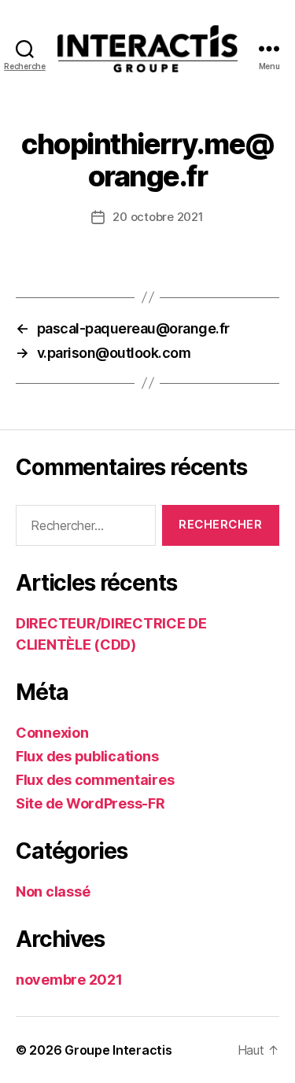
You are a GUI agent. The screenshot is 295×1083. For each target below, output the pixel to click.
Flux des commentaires (95, 780)
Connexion (52, 732)
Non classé (53, 891)
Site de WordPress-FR (90, 803)
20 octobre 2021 (157, 216)
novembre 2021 (69, 979)
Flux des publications (87, 756)
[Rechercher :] (82, 528)
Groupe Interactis (118, 1050)
